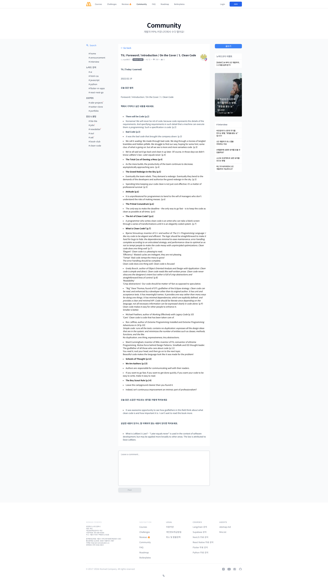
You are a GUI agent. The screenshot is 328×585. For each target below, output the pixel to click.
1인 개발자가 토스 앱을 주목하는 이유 (225, 142)
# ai (90, 72)
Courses (98, 4)
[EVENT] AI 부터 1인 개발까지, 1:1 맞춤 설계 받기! (227, 63)
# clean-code (95, 145)
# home (92, 53)
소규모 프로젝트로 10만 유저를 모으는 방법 (228, 159)
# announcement (97, 57)
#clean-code (138, 59)
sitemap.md (225, 527)
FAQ (154, 4)
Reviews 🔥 (126, 4)
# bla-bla (93, 121)
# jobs (91, 125)
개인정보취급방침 (173, 532)
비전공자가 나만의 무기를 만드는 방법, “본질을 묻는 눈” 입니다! (227, 133)
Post (130, 490)
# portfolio (94, 111)
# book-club (94, 141)
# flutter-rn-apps (97, 88)
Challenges (112, 4)
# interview (94, 61)
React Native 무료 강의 (203, 542)
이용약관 (170, 527)
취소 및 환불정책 (173, 537)
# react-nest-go (96, 92)
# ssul (91, 133)
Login (222, 4)
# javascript (94, 80)
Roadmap (165, 4)
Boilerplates (179, 4)
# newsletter (94, 129)
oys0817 (126, 59)
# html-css (94, 76)
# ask (91, 137)
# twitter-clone (96, 106)
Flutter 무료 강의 (200, 547)
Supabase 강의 (200, 532)
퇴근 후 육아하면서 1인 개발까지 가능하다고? (225, 167)
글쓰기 (228, 46)
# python (93, 84)
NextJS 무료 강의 (200, 537)
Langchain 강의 (200, 527)
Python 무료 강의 (200, 552)
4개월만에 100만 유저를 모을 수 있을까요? (228, 151)
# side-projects (96, 102)
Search (93, 45)
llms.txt (222, 532)
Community (142, 4)
